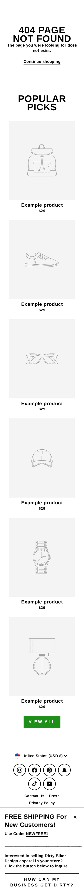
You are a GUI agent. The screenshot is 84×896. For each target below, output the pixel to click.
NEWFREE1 (37, 834)
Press (54, 796)
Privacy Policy (42, 803)
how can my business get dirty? (42, 882)
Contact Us (34, 796)
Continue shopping (42, 61)
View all (42, 721)
